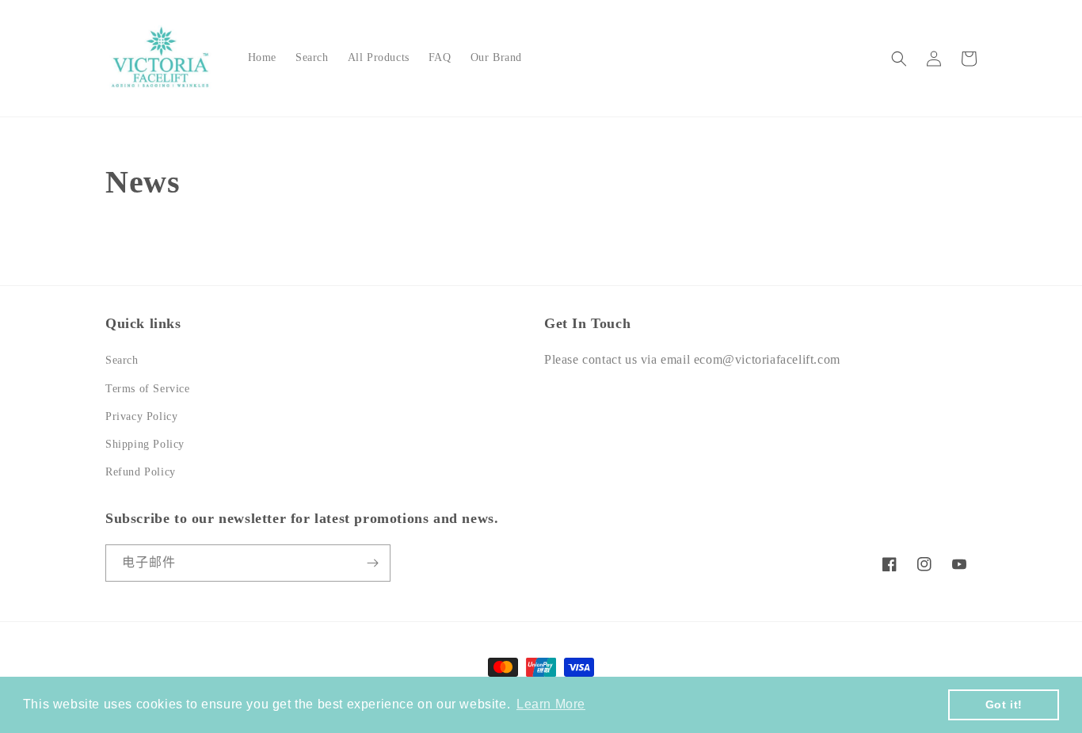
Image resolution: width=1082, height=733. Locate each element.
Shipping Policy (145, 444)
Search (122, 360)
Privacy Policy (141, 416)
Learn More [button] (550, 704)
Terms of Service (147, 389)
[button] (899, 58)
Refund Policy (140, 472)
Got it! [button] (1004, 704)
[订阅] (372, 563)
